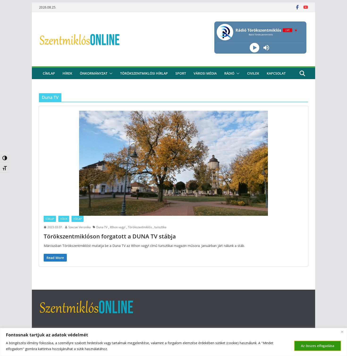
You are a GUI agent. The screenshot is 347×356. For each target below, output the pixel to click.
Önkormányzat (93, 73)
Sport (180, 73)
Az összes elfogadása (317, 345)
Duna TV (101, 227)
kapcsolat (276, 73)
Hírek (67, 73)
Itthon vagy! (117, 227)
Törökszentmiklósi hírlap (144, 73)
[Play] (254, 48)
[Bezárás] (342, 332)
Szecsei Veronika (79, 227)
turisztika (160, 227)
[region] (173, 342)
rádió (229, 73)
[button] (110, 73)
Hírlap (77, 218)
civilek (253, 73)
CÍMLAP (49, 73)
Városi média (205, 73)
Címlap (50, 218)
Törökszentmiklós (140, 227)
